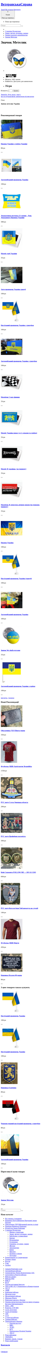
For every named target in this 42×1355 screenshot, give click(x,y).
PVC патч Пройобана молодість (13, 836)
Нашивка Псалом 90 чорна (11, 975)
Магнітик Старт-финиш (10, 397)
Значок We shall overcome (10, 650)
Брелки (12, 1238)
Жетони (12, 1246)
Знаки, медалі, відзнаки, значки (16, 33)
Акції (3, 9)
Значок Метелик (11, 37)
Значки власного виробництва (16, 35)
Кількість (4, 91)
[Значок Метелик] (17, 71)
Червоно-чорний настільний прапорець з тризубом (20, 1123)
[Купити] (2, 152)
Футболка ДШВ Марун (10, 943)
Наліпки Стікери (15, 1253)
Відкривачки (14, 1240)
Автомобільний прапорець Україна (14, 180)
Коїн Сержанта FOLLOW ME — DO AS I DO (18, 872)
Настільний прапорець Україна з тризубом (17, 325)
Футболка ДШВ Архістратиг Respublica (16, 766)
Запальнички (14, 1248)
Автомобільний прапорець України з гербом (18, 686)
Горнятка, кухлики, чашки (19, 1244)
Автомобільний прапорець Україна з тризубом (19, 361)
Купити (16, 91)
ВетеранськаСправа (16, 4)
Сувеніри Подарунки (13, 31)
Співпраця (4, 1352)
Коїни (11, 1250)
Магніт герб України (9, 253)
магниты (4, 698)
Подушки (12, 1255)
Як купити (9, 9)
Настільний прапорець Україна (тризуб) (16, 578)
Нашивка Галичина (8, 1088)
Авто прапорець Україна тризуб (13, 289)
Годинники (13, 1242)
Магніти (12, 1252)
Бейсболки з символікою (18, 1236)
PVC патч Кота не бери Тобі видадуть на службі (19, 908)
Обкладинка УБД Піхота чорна (13, 730)
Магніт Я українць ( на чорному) (13, 469)
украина (11, 698)
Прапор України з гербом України (14, 144)
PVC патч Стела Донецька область (14, 802)
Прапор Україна (7, 543)
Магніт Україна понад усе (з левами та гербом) (19, 433)
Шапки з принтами (16, 1232)
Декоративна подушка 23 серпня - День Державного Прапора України (16, 217)
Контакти (17, 9)
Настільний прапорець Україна (13, 1016)
